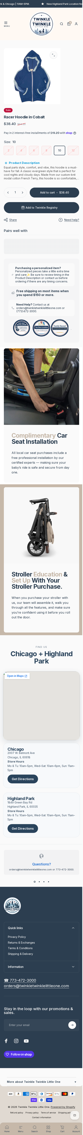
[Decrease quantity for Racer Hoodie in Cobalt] (8, 206)
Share (13, 233)
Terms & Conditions (20, 964)
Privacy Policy (17, 953)
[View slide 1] (33, 897)
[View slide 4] (47, 897)
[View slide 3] (42, 897)
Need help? (68, 233)
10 (59, 150)
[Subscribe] (69, 1041)
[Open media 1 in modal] (53, 55)
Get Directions (23, 795)
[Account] (76, 24)
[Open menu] (6, 23)
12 (73, 150)
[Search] (61, 24)
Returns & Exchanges (21, 958)
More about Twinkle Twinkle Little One (40, 1097)
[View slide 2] (38, 897)
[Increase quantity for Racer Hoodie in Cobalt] (22, 206)
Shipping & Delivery (20, 970)
